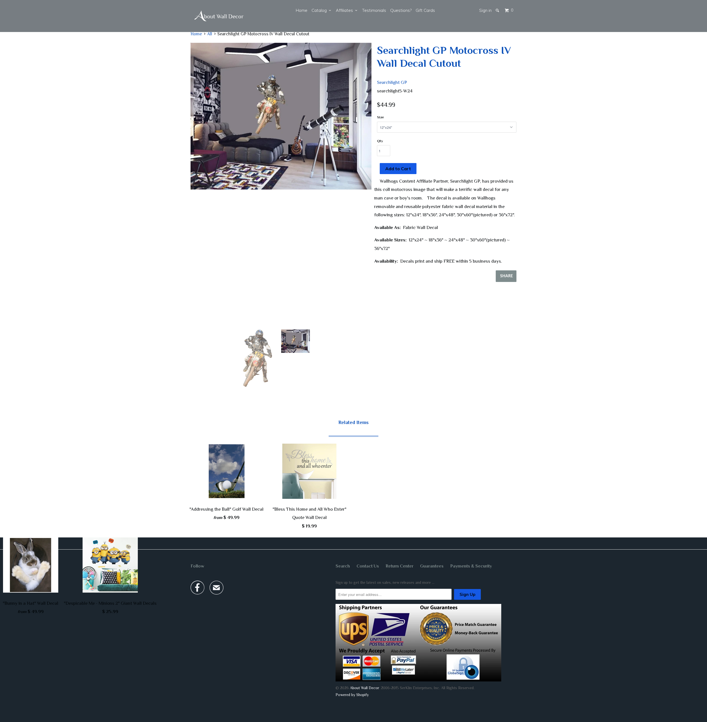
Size (380, 117)
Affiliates (345, 10)
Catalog (320, 10)
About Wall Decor (364, 688)
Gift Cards (425, 10)
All (209, 33)
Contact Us (368, 566)
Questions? (400, 10)
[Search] (498, 10)
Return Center (399, 566)
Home (301, 10)
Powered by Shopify (352, 694)
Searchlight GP (392, 82)
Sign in (485, 10)
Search (343, 566)
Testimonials (374, 10)
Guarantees (432, 566)
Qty (380, 141)
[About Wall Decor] (219, 16)
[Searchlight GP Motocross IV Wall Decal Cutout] (281, 116)
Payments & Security (471, 566)
